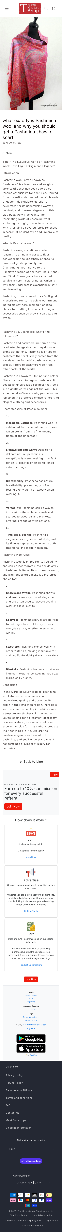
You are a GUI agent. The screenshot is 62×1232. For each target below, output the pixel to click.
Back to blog (33, 761)
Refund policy (28, 1215)
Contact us (12, 1112)
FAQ (8, 1105)
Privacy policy (14, 1075)
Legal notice (52, 1220)
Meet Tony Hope (16, 1120)
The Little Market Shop (29, 1211)
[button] (7, 8)
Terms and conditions (19, 1097)
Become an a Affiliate (19, 1090)
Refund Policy (14, 1082)
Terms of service (15, 1220)
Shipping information (18, 1127)
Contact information (32, 1225)
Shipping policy (35, 1220)
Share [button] (9, 153)
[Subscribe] (52, 1149)
